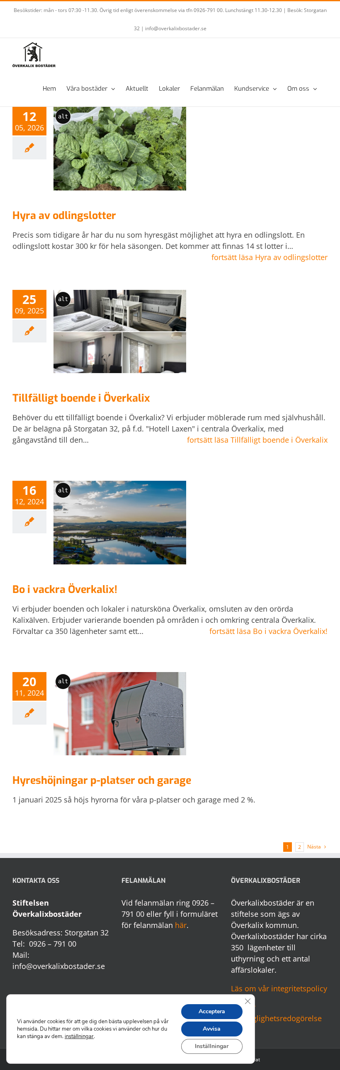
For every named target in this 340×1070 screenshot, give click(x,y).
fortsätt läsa (269, 257)
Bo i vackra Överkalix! (64, 589)
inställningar (79, 1036)
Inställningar (211, 1046)
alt (63, 116)
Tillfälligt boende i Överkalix (81, 398)
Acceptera (212, 1011)
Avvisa (212, 1029)
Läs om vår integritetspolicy (279, 988)
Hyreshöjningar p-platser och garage (101, 780)
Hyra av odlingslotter (64, 215)
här (181, 925)
